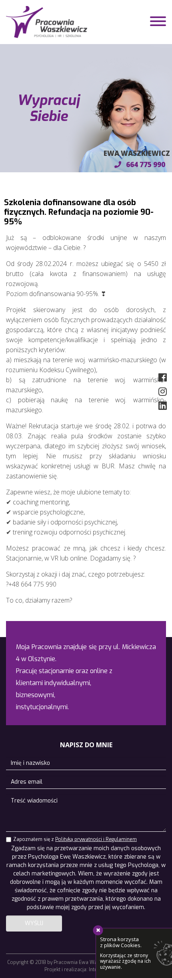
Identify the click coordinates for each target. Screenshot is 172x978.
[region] (86, 108)
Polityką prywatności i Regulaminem (96, 839)
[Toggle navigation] (158, 22)
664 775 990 (144, 164)
